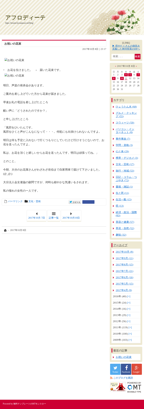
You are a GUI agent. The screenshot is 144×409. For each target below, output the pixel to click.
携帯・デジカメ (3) (127, 157)
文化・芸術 (34, 201)
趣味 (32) (121, 234)
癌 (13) (120, 205)
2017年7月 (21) (124, 271)
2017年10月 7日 (36, 218)
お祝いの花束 (12, 43)
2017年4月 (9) (124, 290)
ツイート (76, 201)
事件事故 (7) (123, 138)
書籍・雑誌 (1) (124, 186)
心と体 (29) (122, 151)
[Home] (5, 230)
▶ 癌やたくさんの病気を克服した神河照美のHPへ (126, 47)
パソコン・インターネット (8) (125, 131)
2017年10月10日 (71, 218)
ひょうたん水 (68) (126, 106)
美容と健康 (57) (125, 221)
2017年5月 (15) (124, 283)
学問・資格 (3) (124, 145)
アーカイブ (120, 245)
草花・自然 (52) (125, 228)
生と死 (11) (122, 192)
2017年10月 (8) (124, 251)
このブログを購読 (123, 378)
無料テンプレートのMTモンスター (29, 404)
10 (122, 78)
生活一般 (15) (124, 199)
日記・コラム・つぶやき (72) (126, 178)
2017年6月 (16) (124, 277)
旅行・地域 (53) (125, 170)
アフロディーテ (25, 17)
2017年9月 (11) (124, 258)
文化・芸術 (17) (125, 164)
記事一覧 (54, 218)
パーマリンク (15, 201)
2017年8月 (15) (124, 264)
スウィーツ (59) (125, 122)
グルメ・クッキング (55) (126, 114)
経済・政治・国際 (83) (126, 214)
